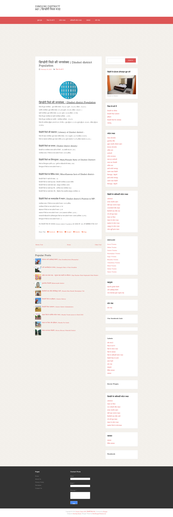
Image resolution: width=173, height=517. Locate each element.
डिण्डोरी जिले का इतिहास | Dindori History (54, 299)
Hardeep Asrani (77, 513)
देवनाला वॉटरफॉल (112, 147)
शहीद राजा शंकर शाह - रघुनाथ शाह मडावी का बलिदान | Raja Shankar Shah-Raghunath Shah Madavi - (70, 275)
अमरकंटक (110, 199)
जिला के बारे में (50, 20)
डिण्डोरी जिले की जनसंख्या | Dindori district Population (65, 64)
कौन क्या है (110, 343)
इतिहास (109, 117)
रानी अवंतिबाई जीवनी (112, 290)
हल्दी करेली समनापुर (112, 168)
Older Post (98, 245)
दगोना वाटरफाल (111, 156)
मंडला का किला (111, 217)
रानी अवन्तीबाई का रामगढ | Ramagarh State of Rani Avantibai (59, 267)
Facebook (52, 232)
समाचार (88, 20)
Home (69, 245)
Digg (84, 232)
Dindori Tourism (112, 250)
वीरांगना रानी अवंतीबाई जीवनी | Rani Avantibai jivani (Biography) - (60, 259)
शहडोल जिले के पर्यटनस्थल (114, 425)
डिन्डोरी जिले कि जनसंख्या (114, 120)
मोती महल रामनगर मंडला (113, 205)
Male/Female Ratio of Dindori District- (78, 160)
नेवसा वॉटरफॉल (111, 138)
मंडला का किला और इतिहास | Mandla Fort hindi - (56, 323)
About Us (38, 479)
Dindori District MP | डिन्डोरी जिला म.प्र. (48, 8)
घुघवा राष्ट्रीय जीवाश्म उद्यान (114, 144)
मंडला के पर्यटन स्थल (113, 220)
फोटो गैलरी (110, 361)
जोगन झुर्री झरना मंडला (113, 229)
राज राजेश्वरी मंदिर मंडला (113, 407)
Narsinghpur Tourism (113, 253)
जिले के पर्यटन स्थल (112, 349)
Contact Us (38, 488)
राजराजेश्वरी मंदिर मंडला (113, 208)
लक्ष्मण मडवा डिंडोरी (112, 172)
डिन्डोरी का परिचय (112, 111)
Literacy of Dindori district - (71, 132)
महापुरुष (109, 367)
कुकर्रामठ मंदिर (111, 141)
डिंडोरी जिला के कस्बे (112, 358)
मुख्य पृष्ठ (39, 20)
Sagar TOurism (111, 256)
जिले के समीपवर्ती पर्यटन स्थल (115, 355)
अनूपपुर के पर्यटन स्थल (113, 226)
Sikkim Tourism (111, 247)
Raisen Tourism (112, 272)
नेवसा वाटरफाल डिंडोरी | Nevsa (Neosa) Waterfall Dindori (59, 330)
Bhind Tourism (111, 266)
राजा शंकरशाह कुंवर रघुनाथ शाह (115, 293)
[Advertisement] (86, 37)
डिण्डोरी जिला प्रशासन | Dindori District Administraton (57, 307)
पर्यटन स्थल (62, 20)
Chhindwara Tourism (113, 263)
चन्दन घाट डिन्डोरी (112, 162)
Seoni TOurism (111, 244)
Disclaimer (38, 485)
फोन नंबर (97, 20)
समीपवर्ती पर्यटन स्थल (76, 20)
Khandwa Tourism (112, 260)
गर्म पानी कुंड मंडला (112, 214)
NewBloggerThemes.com (99, 513)
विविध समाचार (111, 370)
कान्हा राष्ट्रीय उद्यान (112, 202)
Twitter (60, 232)
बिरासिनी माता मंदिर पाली (113, 416)
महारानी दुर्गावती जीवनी (113, 287)
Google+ (69, 232)
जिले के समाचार (111, 352)
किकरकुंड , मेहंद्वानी (112, 175)
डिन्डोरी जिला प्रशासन (113, 114)
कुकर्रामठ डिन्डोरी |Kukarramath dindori (53, 283)
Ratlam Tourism (112, 269)
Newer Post (39, 245)
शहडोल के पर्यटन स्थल (113, 223)
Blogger (105, 511)
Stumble (77, 232)
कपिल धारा (110, 150)
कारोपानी (109, 153)
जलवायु (109, 123)
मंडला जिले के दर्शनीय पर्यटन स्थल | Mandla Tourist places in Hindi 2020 (62, 315)
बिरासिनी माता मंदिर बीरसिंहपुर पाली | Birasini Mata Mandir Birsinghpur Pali (63, 291)
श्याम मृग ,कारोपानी (112, 159)
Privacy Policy (39, 482)
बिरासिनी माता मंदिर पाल (113, 211)
